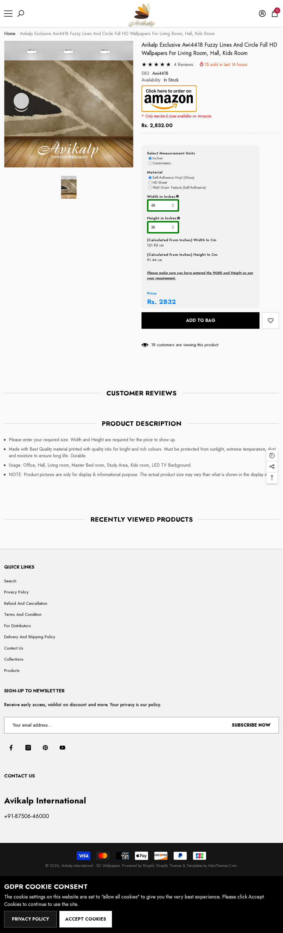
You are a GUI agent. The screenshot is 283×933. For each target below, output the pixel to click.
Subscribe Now (251, 725)
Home (9, 33)
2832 (167, 301)
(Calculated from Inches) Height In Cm (182, 254)
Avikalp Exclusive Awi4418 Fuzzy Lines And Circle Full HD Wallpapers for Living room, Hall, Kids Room (209, 49)
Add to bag (200, 320)
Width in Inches (188, 196)
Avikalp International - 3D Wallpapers (90, 865)
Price (151, 293)
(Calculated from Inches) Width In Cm (181, 240)
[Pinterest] (45, 748)
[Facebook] (11, 748)
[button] (21, 13)
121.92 (152, 245)
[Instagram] (28, 748)
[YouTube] (62, 748)
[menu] (8, 13)
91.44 (151, 259)
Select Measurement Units (171, 153)
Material (155, 172)
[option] (68, 104)
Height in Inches (189, 218)
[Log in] (262, 13)
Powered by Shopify (138, 865)
